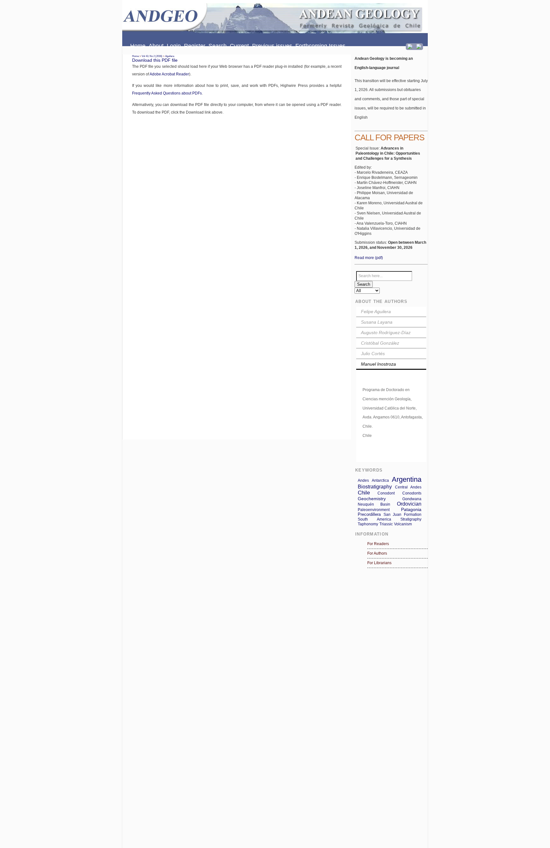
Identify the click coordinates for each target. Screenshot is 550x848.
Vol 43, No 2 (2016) (152, 56)
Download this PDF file (155, 60)
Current (239, 46)
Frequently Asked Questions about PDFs (167, 93)
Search (217, 46)
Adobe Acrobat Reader (169, 74)
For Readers (378, 544)
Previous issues (272, 46)
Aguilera (169, 56)
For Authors (377, 553)
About (156, 46)
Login (174, 46)
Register (194, 46)
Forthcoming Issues (320, 46)
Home (137, 46)
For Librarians (379, 563)
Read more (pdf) (369, 258)
